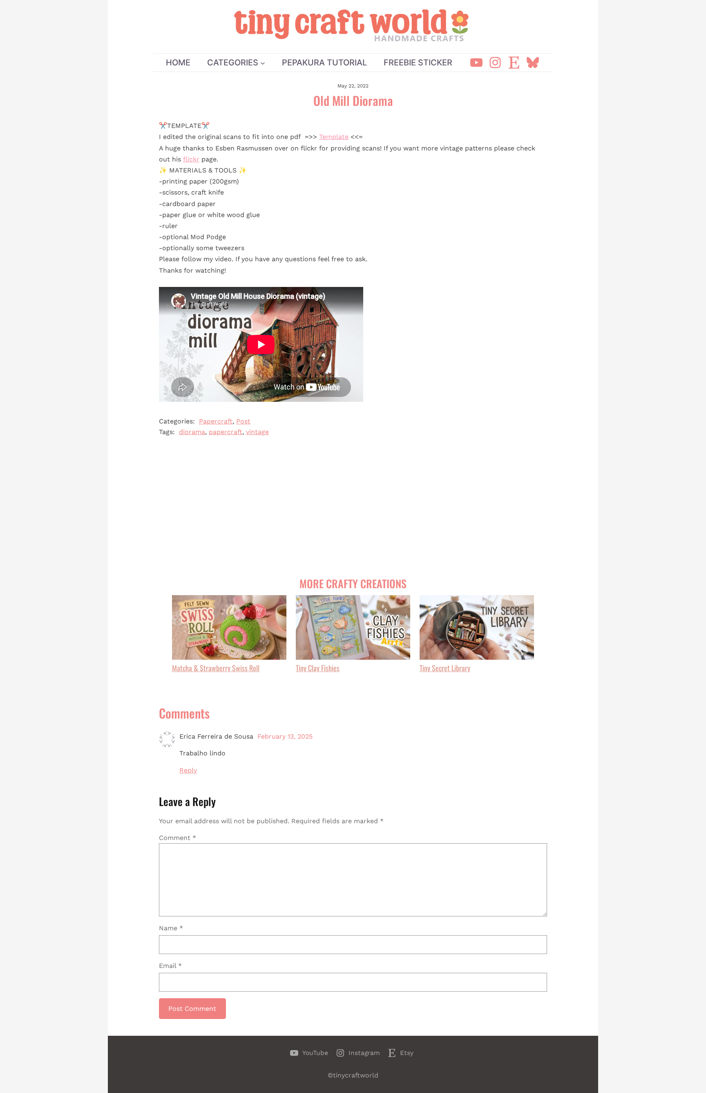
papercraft (225, 432)
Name (171, 928)
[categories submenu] (262, 62)
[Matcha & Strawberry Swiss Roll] (229, 628)
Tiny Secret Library (445, 668)
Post (243, 421)
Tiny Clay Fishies (318, 668)
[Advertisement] (353, 507)
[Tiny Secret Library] (477, 628)
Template (334, 137)
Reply (188, 770)
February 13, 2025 (285, 736)
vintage (257, 432)
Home (178, 62)
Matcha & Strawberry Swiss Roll (215, 668)
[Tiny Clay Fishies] (353, 628)
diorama (192, 432)
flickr (191, 159)
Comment (177, 838)
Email (170, 966)
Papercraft (215, 421)
